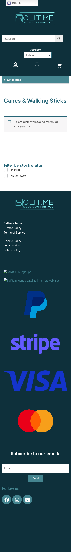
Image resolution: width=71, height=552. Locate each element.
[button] (35, 80)
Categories (14, 80)
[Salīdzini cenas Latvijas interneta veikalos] (32, 280)
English (16, 2)
